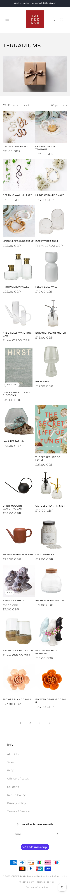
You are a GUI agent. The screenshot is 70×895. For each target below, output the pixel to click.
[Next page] (49, 723)
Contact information (37, 887)
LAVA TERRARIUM (13, 441)
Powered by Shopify (38, 876)
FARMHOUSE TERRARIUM (18, 650)
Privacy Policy (16, 803)
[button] (7, 19)
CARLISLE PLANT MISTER (50, 505)
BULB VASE (42, 381)
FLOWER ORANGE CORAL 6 (50, 701)
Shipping (13, 786)
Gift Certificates (18, 778)
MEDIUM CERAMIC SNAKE (18, 241)
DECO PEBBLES (44, 554)
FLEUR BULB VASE (46, 286)
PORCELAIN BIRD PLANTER (46, 652)
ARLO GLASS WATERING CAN (17, 334)
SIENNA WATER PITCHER (18, 554)
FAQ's (11, 770)
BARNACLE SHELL (13, 600)
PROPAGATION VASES (16, 286)
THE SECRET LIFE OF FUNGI (47, 458)
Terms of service (46, 882)
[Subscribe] (57, 834)
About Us (13, 754)
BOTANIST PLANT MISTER (50, 332)
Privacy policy (26, 882)
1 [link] (20, 722)
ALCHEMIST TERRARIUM (49, 600)
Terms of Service (18, 811)
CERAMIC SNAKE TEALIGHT (45, 148)
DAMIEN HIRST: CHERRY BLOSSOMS (17, 394)
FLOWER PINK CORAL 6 (17, 699)
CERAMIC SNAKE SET (15, 146)
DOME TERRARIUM (46, 241)
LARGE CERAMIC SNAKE (49, 195)
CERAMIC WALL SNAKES (17, 195)
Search (12, 762)
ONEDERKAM (18, 876)
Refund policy (59, 876)
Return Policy (16, 795)
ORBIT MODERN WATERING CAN (12, 507)
